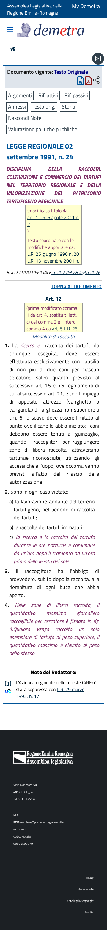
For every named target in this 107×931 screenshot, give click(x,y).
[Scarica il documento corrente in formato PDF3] (88, 82)
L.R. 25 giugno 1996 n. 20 (53, 254)
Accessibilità (86, 889)
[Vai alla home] (12, 49)
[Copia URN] (96, 80)
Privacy (89, 877)
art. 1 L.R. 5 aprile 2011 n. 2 (53, 221)
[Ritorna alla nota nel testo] (6, 691)
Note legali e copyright (80, 901)
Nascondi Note (24, 118)
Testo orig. (43, 107)
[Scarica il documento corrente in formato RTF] (80, 82)
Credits (89, 912)
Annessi (17, 107)
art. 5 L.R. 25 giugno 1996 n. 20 (52, 332)
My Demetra (86, 6)
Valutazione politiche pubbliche (42, 129)
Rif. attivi (48, 95)
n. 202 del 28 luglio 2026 (75, 272)
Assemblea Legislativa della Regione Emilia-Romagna (34, 9)
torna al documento (76, 286)
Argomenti (20, 95)
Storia (68, 107)
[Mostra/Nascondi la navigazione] (10, 30)
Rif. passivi (76, 95)
